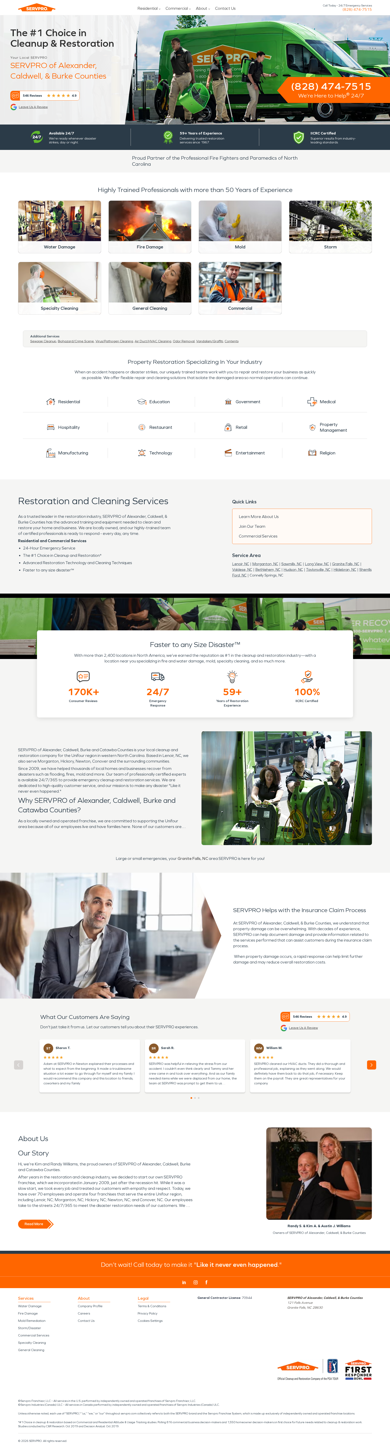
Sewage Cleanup (43, 341)
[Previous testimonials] (18, 1065)
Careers (84, 1313)
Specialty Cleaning (32, 1343)
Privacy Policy (147, 1313)
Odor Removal (184, 341)
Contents (231, 341)
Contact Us (225, 8)
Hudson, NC (293, 569)
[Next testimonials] (371, 1065)
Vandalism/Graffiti (209, 341)
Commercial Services (258, 536)
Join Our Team (252, 526)
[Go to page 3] (198, 1098)
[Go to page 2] (195, 1098)
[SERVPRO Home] (36, 7)
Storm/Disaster (29, 1328)
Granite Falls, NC (345, 564)
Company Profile (90, 1306)
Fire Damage (28, 1313)
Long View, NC (317, 564)
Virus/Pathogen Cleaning (114, 341)
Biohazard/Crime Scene (76, 341)
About (201, 8)
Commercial (177, 8)
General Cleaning (31, 1350)
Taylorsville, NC (318, 569)
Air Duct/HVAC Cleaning (153, 341)
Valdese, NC (242, 569)
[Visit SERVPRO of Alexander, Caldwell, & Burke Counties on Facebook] (206, 1282)
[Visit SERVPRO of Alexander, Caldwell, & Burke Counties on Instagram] (195, 1282)
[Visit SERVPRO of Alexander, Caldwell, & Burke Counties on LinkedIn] (184, 1282)
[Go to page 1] (191, 1098)
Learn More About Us (259, 516)
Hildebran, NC (345, 569)
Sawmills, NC (291, 564)
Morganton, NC (265, 564)
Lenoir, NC (240, 564)
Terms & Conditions (152, 1306)
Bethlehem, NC (268, 569)
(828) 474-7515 (357, 9)
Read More (34, 1224)
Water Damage (30, 1306)
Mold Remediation (32, 1321)
